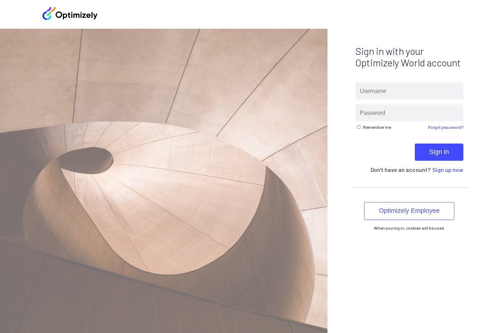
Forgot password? (445, 127)
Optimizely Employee (409, 210)
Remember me (377, 127)
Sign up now (447, 169)
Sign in (439, 151)
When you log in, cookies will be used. (409, 227)
